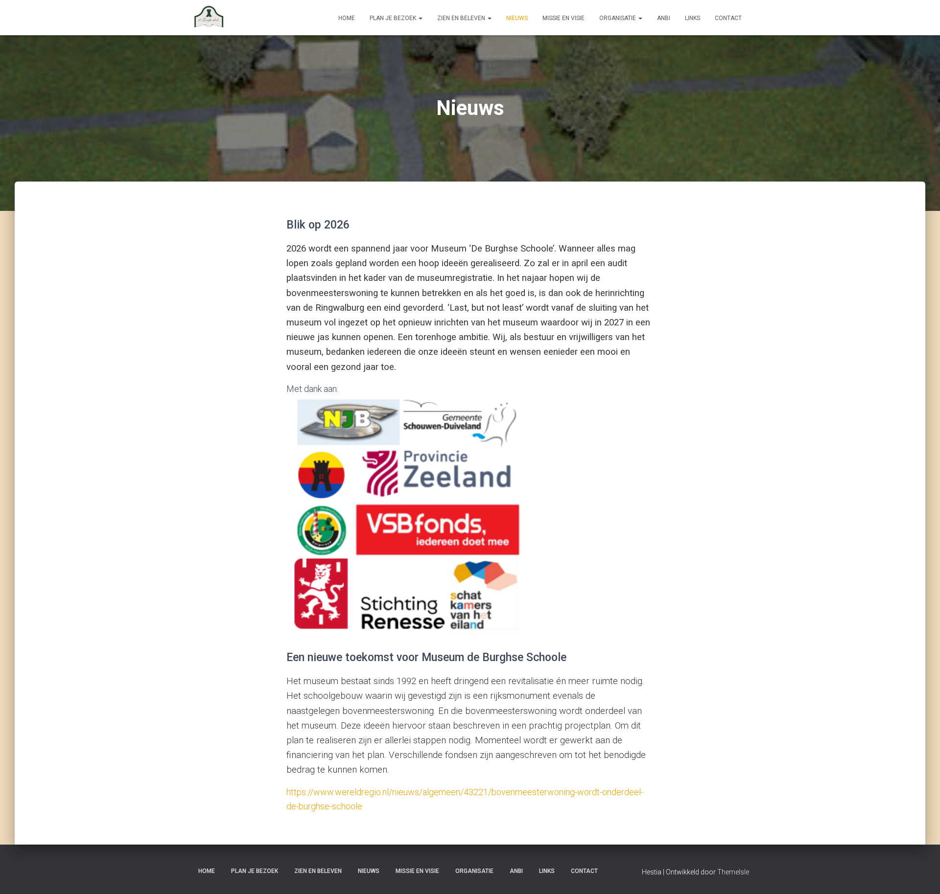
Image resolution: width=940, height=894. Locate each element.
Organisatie (618, 18)
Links (692, 18)
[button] (420, 18)
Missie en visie (563, 18)
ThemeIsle (733, 872)
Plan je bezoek (394, 18)
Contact (728, 18)
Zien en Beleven (462, 18)
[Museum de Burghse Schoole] (209, 17)
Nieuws (517, 18)
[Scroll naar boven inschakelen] (920, 874)
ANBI (663, 18)
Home (346, 18)
